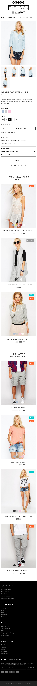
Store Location (6, 589)
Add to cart (22, 128)
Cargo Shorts (18, 407)
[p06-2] (31, 71)
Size (3, 116)
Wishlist (21, 12)
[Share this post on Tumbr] (25, 165)
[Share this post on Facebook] (11, 165)
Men (2, 610)
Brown (17, 456)
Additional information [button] (10, 151)
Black (16, 279)
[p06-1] (14, 71)
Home (3, 17)
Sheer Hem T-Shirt (18, 462)
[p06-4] (5, 71)
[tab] (18, 148)
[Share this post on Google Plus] (18, 165)
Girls (2, 612)
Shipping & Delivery (7, 633)
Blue (13, 225)
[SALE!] (18, 205)
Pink (18, 225)
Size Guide (18, 161)
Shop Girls (11, 17)
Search (24, 12)
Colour (4, 108)
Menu (13, 12)
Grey (18, 279)
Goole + (3, 649)
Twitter (3, 647)
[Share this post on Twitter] (15, 165)
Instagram (4, 653)
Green (16, 225)
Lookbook (4, 614)
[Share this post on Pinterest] (21, 165)
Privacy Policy (5, 635)
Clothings (8, 143)
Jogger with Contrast (18, 570)
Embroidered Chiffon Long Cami (18, 230)
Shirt (13, 143)
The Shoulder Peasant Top (18, 516)
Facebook (4, 645)
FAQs (3, 631)
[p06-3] (22, 71)
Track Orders (5, 628)
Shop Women (21, 140)
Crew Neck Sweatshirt (18, 339)
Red (21, 225)
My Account (5, 591)
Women (3, 608)
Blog (2, 616)
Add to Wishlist (9, 132)
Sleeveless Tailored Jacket (18, 285)
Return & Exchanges (7, 598)
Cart (18, 12)
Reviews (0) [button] (5, 155)
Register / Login (16, 12)
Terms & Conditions (7, 596)
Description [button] (5, 148)
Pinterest (4, 651)
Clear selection (5, 124)
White (24, 225)
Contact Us (5, 626)
